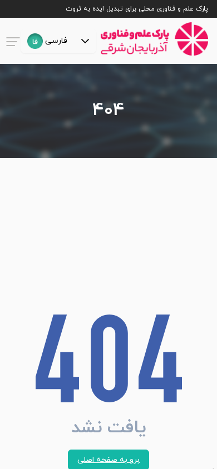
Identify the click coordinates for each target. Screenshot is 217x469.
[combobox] (47, 41)
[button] (85, 41)
